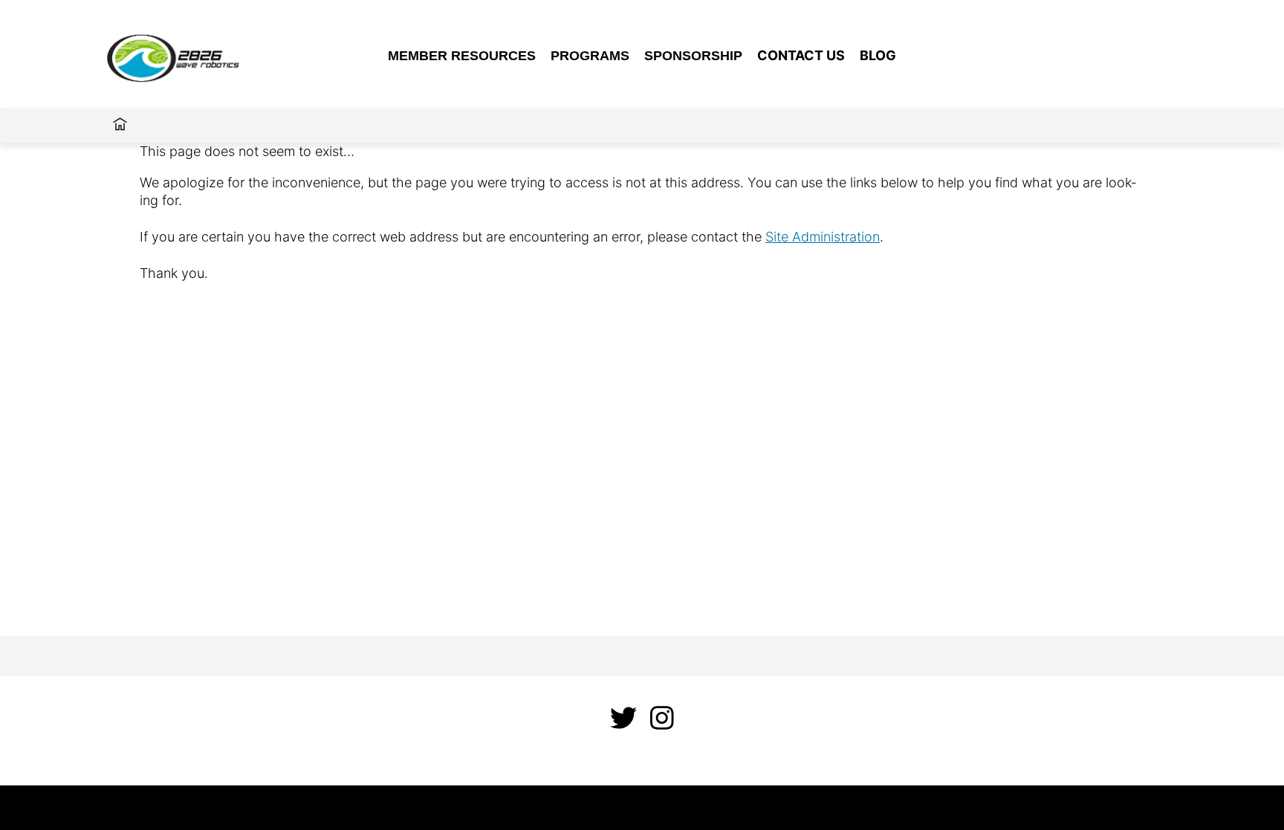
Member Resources (462, 55)
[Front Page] (204, 56)
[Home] (120, 125)
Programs (590, 55)
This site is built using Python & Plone (642, 807)
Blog (878, 55)
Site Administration (822, 236)
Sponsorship (693, 55)
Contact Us (801, 55)
